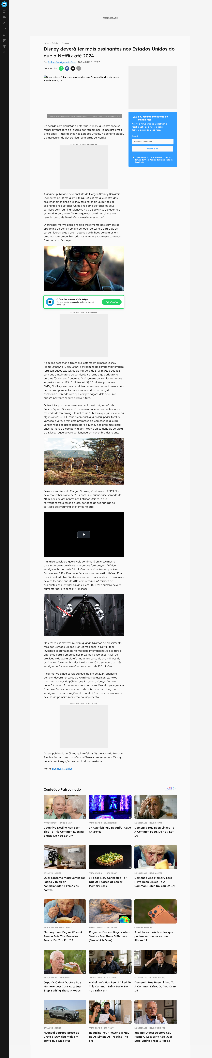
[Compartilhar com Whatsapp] (61, 68)
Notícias (55, 43)
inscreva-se (152, 148)
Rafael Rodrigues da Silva (62, 62)
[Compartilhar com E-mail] (73, 68)
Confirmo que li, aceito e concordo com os (154, 159)
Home (46, 43)
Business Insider (62, 768)
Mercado (65, 43)
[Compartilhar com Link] (78, 68)
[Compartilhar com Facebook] (67, 68)
